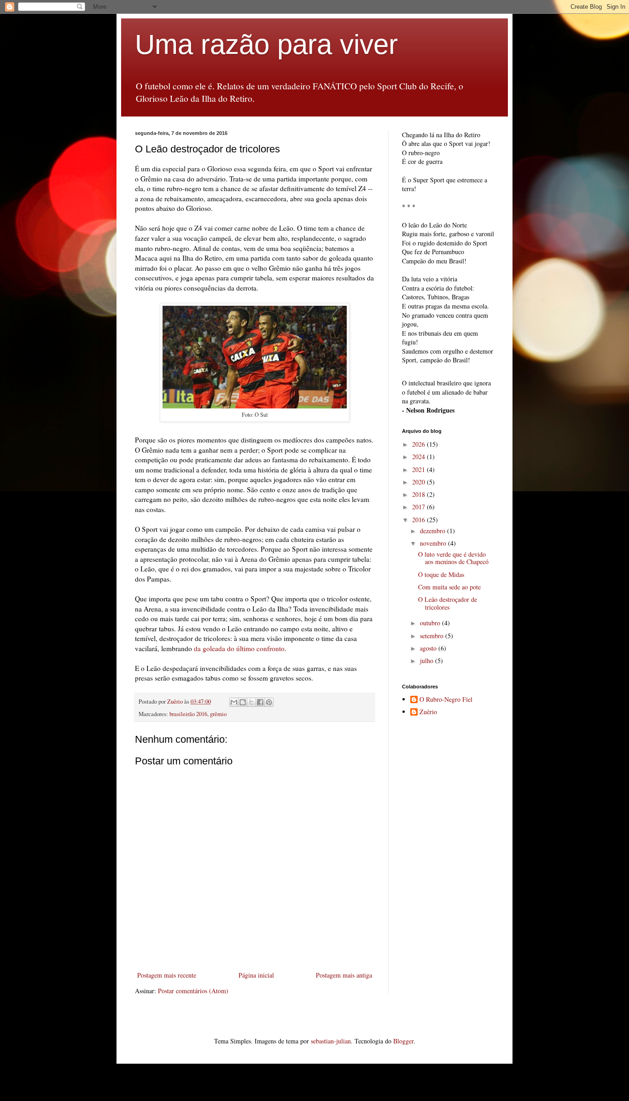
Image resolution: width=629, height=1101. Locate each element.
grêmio (218, 714)
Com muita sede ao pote (449, 587)
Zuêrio (428, 712)
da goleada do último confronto (239, 648)
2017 (419, 506)
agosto (429, 648)
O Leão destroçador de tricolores (447, 603)
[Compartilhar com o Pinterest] (269, 702)
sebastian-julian (331, 1041)
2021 (419, 469)
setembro (432, 635)
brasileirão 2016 (188, 714)
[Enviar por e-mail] (234, 702)
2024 (419, 456)
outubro (431, 622)
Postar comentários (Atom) (193, 990)
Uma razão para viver (266, 44)
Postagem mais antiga (344, 975)
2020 (419, 482)
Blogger (403, 1041)
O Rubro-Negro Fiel (445, 700)
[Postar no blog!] (242, 702)
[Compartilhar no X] (251, 702)
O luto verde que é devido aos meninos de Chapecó (453, 558)
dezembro (433, 530)
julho (427, 660)
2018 (419, 494)
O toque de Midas (441, 574)
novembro (434, 543)
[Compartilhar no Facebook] (260, 702)
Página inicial (256, 975)
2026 (419, 444)
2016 (419, 519)
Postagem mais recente (166, 975)
